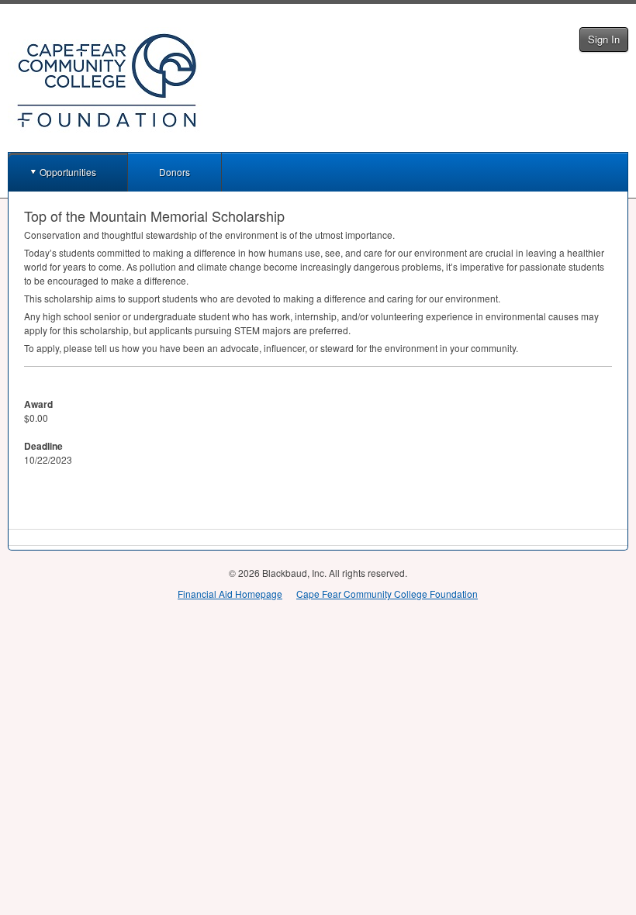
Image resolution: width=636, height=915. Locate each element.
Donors (174, 171)
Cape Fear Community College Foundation (387, 593)
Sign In (604, 39)
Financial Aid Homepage (230, 593)
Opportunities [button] (68, 171)
